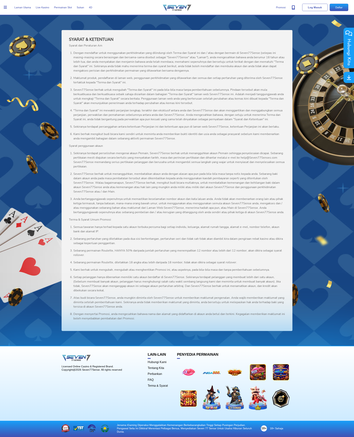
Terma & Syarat (158, 385)
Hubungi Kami (157, 362)
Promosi (281, 7)
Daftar (339, 7)
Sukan (80, 7)
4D (90, 7)
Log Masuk (315, 7)
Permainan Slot (63, 7)
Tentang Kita (156, 368)
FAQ (151, 379)
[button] (5, 7)
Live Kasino (42, 7)
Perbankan (155, 373)
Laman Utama (22, 7)
